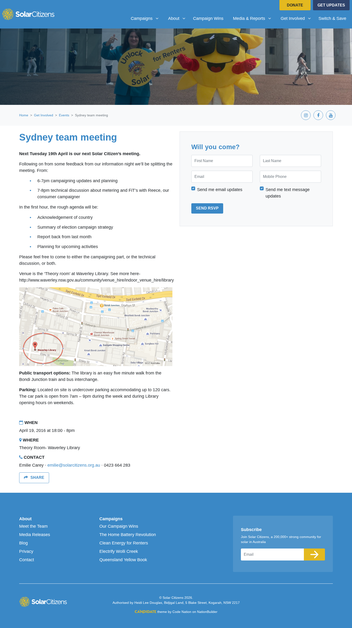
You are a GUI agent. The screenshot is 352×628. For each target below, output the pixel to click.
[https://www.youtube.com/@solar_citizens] (271, 6)
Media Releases (34, 534)
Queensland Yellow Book (123, 559)
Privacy (26, 551)
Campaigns (111, 518)
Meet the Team (33, 526)
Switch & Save (332, 18)
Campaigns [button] (146, 18)
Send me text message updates (288, 192)
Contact (26, 559)
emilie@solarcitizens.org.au (73, 465)
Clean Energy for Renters (123, 543)
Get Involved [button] (297, 18)
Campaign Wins (208, 18)
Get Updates (331, 5)
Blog (23, 543)
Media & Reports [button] (251, 18)
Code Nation (181, 612)
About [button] (178, 18)
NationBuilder (207, 612)
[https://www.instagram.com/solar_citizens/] (246, 6)
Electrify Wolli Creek (118, 551)
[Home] (28, 14)
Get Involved (43, 115)
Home (23, 115)
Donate (295, 5)
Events (64, 115)
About (25, 518)
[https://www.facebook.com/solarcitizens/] (259, 6)
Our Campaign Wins (118, 526)
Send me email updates (219, 189)
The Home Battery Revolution (127, 534)
